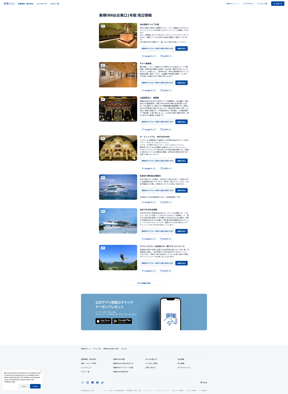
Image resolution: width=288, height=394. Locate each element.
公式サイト (167, 56)
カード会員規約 (202, 390)
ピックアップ (42, 3)
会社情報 (181, 359)
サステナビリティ (184, 367)
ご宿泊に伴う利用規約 (177, 390)
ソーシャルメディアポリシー (161, 390)
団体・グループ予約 (88, 363)
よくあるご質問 (262, 3)
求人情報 (181, 363)
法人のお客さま (248, 3)
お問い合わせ (150, 367)
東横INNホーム (86, 349)
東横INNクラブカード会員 (123, 367)
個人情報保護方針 (120, 390)
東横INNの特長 (119, 359)
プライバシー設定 (108, 390)
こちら (113, 312)
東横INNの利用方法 (120, 371)
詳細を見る (181, 48)
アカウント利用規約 (191, 390)
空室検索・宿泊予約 (25, 3)
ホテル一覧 (55, 3)
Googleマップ (150, 56)
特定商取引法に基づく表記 (133, 390)
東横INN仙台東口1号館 (110, 349)
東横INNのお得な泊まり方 (123, 363)
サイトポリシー (147, 390)
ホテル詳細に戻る (144, 283)
